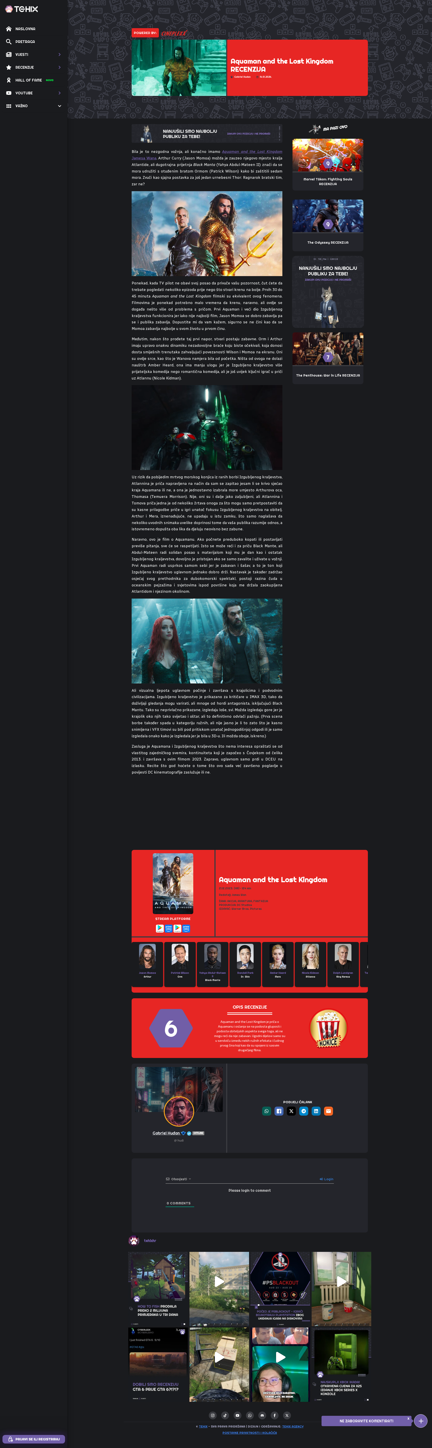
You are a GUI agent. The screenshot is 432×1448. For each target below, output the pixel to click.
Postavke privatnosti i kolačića (250, 1432)
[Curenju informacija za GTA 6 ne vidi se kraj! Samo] (158, 1357)
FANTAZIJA (260, 901)
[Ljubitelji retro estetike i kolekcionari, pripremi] (341, 1357)
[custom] (225, 1415)
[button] (33, 54)
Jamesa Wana (144, 158)
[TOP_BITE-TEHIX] (207, 133)
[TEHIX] (21, 9)
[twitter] (287, 1415)
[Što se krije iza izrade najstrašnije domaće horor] (280, 1357)
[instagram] (213, 1415)
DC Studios (244, 905)
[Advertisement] (207, 812)
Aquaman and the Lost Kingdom (252, 151)
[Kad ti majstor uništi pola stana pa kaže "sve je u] (341, 1282)
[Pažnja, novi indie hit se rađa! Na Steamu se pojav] (158, 1282)
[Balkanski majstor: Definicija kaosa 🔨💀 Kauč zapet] (219, 1282)
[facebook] (275, 1415)
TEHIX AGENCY (293, 1426)
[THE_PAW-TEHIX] (328, 291)
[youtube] (237, 1415)
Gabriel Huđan (178, 1133)
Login (328, 1179)
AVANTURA (245, 901)
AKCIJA (231, 901)
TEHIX (203, 1426)
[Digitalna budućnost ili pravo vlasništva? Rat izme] (280, 1282)
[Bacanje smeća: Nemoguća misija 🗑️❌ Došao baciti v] (219, 1357)
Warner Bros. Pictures (247, 908)
